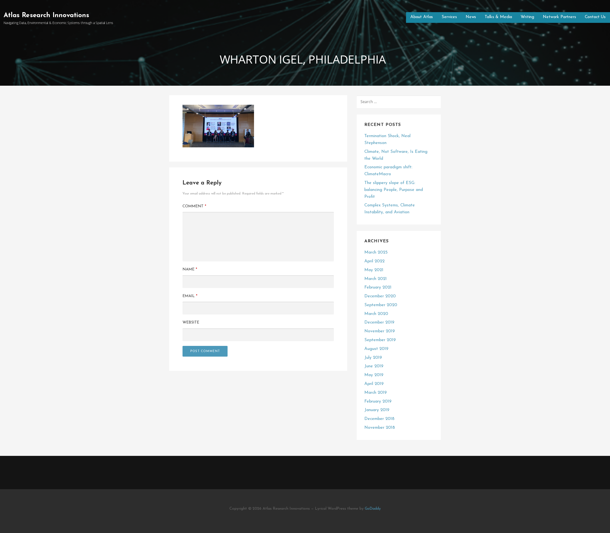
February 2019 (377, 401)
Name (190, 269)
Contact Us (595, 17)
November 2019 (379, 331)
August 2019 (376, 349)
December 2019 (379, 322)
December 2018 (379, 419)
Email (190, 296)
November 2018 (379, 428)
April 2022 (374, 261)
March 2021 (375, 279)
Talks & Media (498, 17)
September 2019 (380, 340)
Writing (527, 17)
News (471, 17)
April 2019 (374, 384)
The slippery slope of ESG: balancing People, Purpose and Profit (393, 190)
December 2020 (380, 296)
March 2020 (376, 314)
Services (449, 17)
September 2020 (380, 305)
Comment (194, 206)
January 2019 (376, 410)
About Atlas (421, 17)
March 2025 (376, 252)
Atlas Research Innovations (46, 15)
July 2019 (373, 358)
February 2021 (377, 287)
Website (191, 322)
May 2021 (373, 270)
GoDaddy (373, 509)
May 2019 (373, 375)
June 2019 (373, 366)
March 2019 (375, 393)
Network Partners (559, 17)
